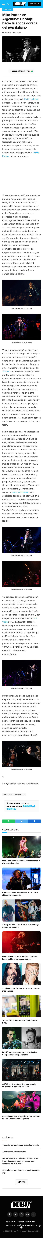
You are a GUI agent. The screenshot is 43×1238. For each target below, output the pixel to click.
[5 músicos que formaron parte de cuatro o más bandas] (21, 974)
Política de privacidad (27, 1225)
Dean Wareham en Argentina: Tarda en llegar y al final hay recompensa (19, 957)
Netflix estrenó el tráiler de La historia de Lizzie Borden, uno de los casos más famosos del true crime (20, 1161)
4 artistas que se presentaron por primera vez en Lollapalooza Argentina (21, 1117)
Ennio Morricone (20, 492)
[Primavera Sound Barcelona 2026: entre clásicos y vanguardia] (21, 878)
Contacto (10, 1225)
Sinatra (5, 371)
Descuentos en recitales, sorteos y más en (21, 806)
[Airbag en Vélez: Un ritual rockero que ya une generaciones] (21, 910)
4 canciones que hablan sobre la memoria (20, 1145)
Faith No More (31, 99)
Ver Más (21, 1182)
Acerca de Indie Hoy (26, 1222)
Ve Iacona (7, 32)
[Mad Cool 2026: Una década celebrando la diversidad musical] (21, 847)
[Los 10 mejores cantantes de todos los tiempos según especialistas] (21, 1038)
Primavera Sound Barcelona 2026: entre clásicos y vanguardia (20, 893)
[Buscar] (8, 3)
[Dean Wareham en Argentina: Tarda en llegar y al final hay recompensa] (21, 942)
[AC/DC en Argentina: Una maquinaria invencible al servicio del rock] (21, 1070)
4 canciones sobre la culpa (14, 1151)
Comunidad (34, 4)
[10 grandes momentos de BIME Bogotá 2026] (21, 1006)
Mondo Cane (20, 794)
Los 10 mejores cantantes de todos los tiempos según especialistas (19, 1053)
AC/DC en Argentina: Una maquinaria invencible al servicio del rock (19, 1085)
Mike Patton (7, 794)
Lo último (7, 1137)
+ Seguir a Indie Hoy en (20, 71)
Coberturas (7, 9)
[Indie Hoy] (19, 4)
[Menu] (3, 3)
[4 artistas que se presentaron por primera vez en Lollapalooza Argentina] (21, 1102)
